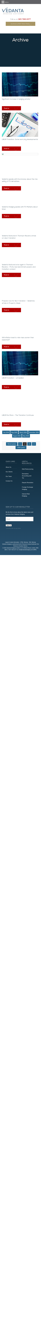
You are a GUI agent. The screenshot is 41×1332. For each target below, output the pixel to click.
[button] (3, 2)
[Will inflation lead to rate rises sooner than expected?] (20, 723)
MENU (7, 2)
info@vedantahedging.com (26, 1059)
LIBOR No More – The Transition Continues (18, 925)
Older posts (21, 957)
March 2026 (23, 942)
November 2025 (34, 942)
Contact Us (9, 991)
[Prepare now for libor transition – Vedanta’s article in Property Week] (20, 687)
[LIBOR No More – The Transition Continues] (20, 782)
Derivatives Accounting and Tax (26, 986)
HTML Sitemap (24, 1052)
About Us (8, 977)
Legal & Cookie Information (12, 1052)
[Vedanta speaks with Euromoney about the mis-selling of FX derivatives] (20, 154)
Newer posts (12, 954)
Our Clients (9, 981)
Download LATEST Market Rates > (20, 24)
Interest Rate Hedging (26, 1005)
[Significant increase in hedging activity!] (20, 96)
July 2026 (6, 942)
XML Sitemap (32, 1052)
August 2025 (17, 946)
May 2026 (14, 942)
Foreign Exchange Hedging (27, 998)
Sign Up (8, 1035)
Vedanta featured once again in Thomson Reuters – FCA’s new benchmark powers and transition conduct (18, 656)
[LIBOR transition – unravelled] (20, 764)
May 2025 (26, 946)
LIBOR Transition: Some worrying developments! (20, 139)
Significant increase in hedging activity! (16, 99)
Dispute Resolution (27, 992)
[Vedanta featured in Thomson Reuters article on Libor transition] (20, 352)
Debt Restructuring (27, 979)
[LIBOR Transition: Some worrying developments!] (20, 136)
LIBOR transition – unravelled (13, 767)
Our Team (9, 986)
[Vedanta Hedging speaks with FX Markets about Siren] (20, 194)
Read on (6, 108)
